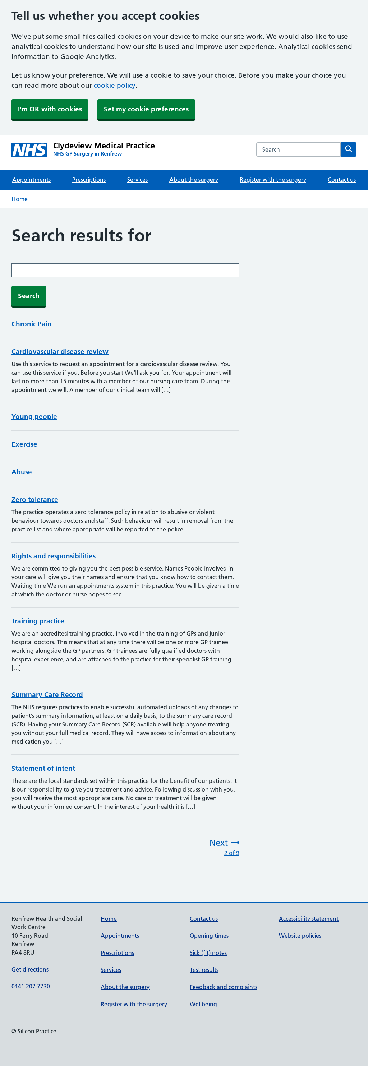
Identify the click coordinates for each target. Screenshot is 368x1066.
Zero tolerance (35, 499)
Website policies (300, 935)
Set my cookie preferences (146, 109)
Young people (34, 416)
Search (29, 296)
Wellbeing (203, 1004)
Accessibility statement (309, 918)
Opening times (209, 935)
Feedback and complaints (223, 987)
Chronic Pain (32, 324)
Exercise (24, 444)
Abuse (22, 472)
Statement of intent (43, 768)
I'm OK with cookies (50, 109)
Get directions (30, 969)
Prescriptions (89, 179)
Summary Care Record (47, 695)
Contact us (342, 179)
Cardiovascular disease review (60, 351)
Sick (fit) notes (208, 952)
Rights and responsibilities (54, 556)
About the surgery (193, 179)
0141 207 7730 (31, 986)
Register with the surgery (273, 179)
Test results (204, 969)
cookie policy (114, 85)
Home (20, 199)
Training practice (38, 621)
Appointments (31, 179)
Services (137, 179)
